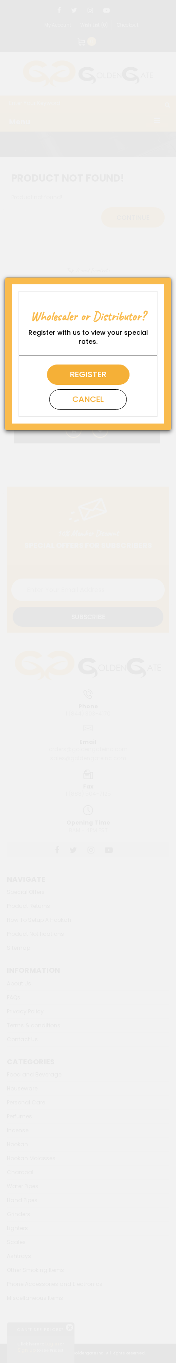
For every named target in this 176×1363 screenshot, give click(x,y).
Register (88, 374)
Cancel (88, 399)
